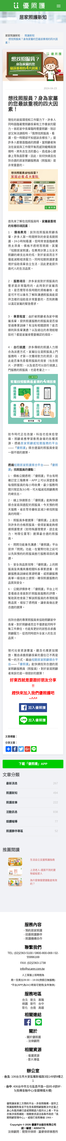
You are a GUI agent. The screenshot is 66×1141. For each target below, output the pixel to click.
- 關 (33, 1037)
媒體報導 (11, 821)
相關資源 (33, 1049)
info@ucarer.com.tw (32, 968)
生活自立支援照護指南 (42, 859)
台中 (41, 1003)
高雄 (41, 1007)
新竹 (33, 1003)
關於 (33, 1031)
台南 (33, 1007)
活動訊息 (11, 811)
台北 (25, 999)
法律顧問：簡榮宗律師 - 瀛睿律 (33, 1131)
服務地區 (33, 993)
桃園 (25, 1003)
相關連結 (33, 1014)
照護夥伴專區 (14, 831)
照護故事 (11, 802)
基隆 (41, 999)
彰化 (25, 1007)
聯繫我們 (33, 947)
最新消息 (11, 783)
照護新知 (29, 35)
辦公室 (33, 1070)
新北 (33, 999)
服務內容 (33, 924)
